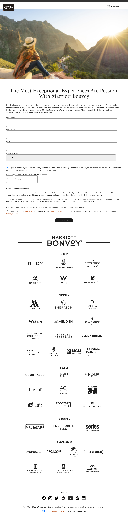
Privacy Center (12, 214)
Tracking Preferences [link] (77, 511)
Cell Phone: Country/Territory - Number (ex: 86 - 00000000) (29, 174)
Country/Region (12, 153)
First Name (10, 117)
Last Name (10, 129)
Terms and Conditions (58, 211)
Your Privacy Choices (55, 511)
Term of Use (29, 211)
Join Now (64, 220)
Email (8, 141)
